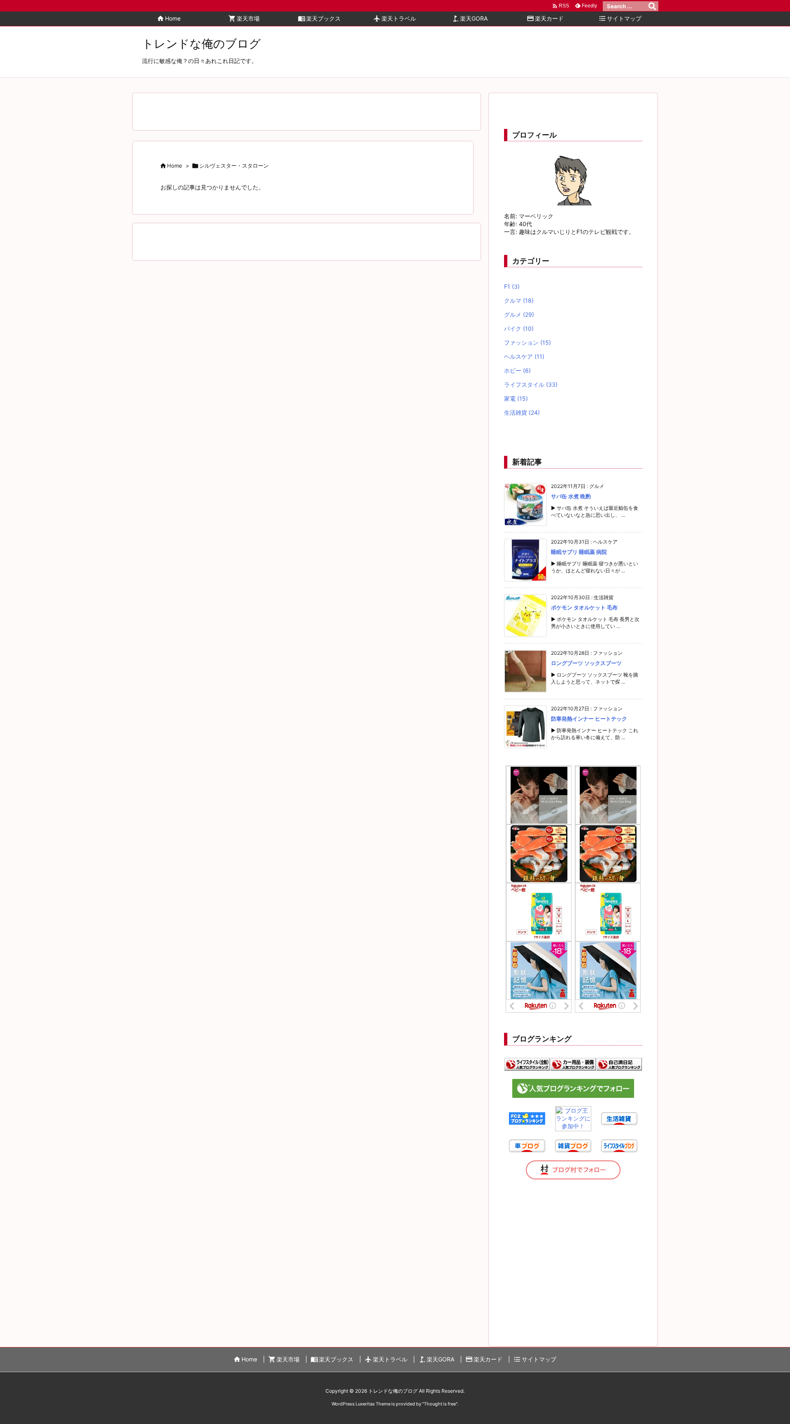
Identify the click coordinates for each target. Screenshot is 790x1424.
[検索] (652, 6)
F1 (512, 286)
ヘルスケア (524, 356)
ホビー (517, 370)
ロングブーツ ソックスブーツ (586, 663)
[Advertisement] (573, 1254)
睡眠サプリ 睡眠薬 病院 (579, 552)
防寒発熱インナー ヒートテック (589, 718)
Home (174, 165)
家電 (516, 398)
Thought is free (440, 1404)
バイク (519, 328)
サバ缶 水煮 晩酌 (571, 496)
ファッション (527, 342)
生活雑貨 (522, 412)
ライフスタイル (531, 384)
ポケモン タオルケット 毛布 (584, 607)
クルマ (519, 300)
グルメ (519, 314)
